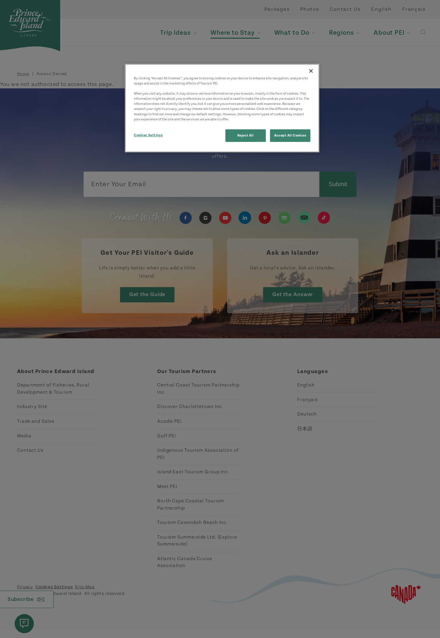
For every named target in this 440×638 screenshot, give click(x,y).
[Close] (311, 71)
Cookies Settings (148, 135)
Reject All (245, 135)
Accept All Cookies (290, 135)
